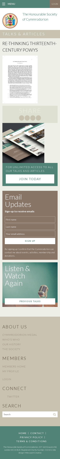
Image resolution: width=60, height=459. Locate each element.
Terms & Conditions (31, 441)
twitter (13, 396)
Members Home (14, 366)
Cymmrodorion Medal (19, 334)
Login (55, 4)
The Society (11, 349)
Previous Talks (30, 301)
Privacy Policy (31, 437)
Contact (37, 433)
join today (30, 179)
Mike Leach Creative (33, 453)
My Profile (10, 371)
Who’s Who (11, 339)
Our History (11, 344)
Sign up (30, 241)
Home (23, 433)
